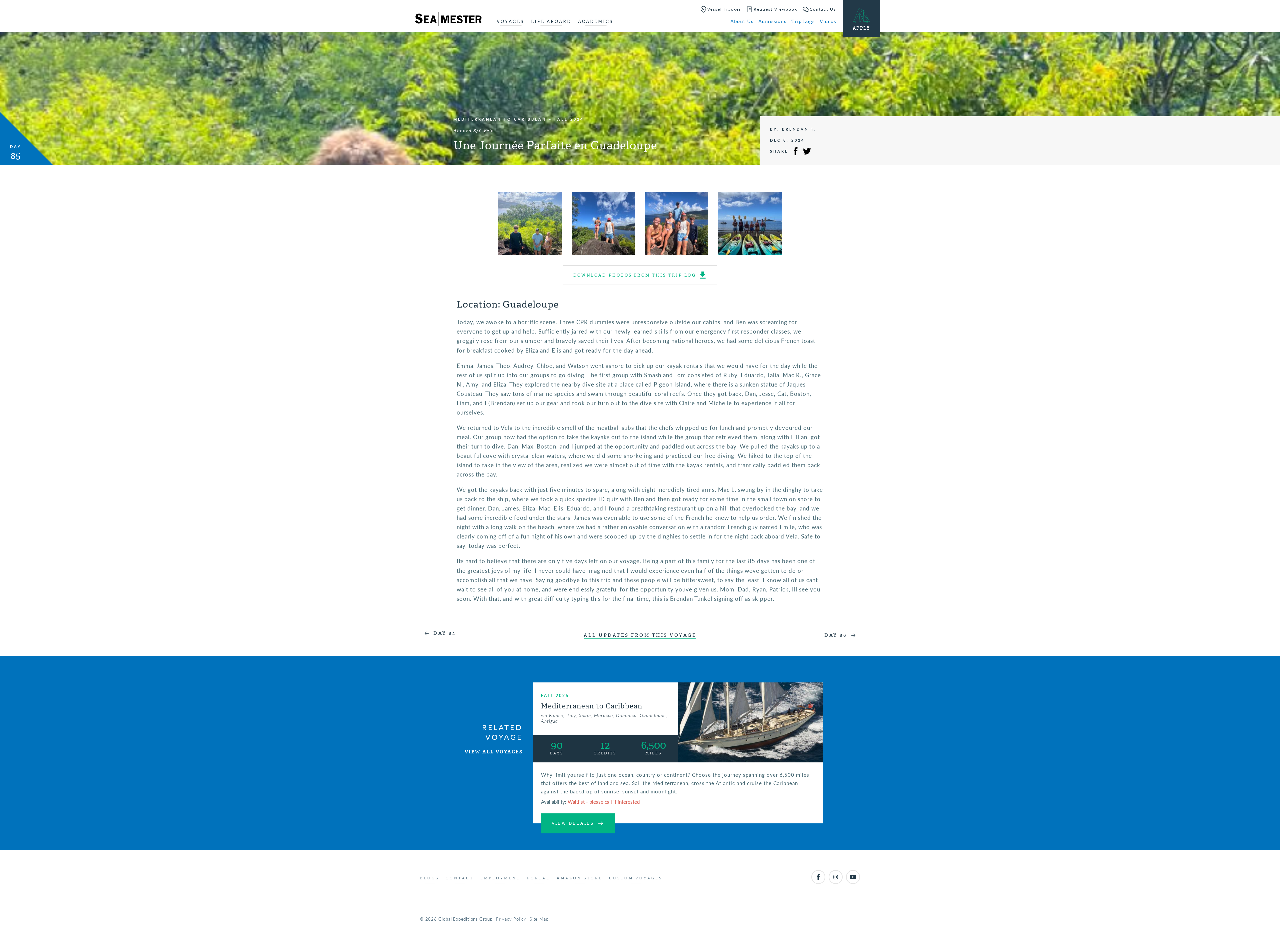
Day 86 (835, 635)
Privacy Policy (511, 919)
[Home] (448, 20)
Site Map (539, 919)
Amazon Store (579, 878)
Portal (538, 878)
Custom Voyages (635, 878)
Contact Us (823, 9)
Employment (500, 878)
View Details (573, 823)
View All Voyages (494, 752)
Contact (460, 878)
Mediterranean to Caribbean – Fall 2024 (518, 119)
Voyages (510, 21)
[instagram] (836, 877)
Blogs (429, 878)
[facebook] (818, 877)
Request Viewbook (775, 9)
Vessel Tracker (724, 9)
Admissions (772, 21)
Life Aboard (551, 21)
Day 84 (444, 633)
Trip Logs (803, 21)
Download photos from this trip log (634, 275)
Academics (595, 21)
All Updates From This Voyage (640, 635)
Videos (828, 21)
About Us (741, 21)
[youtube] (853, 877)
